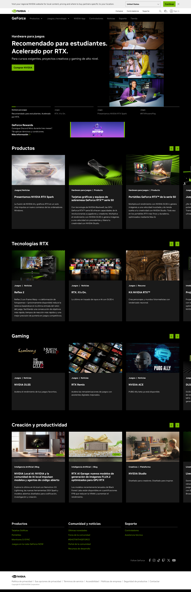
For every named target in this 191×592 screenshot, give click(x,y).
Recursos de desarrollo (79, 548)
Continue (169, 4)
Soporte (123, 18)
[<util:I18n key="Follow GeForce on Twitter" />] (168, 560)
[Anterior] (171, 148)
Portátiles (16, 535)
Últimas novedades (77, 530)
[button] (165, 12)
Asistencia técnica (134, 535)
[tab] (31, 112)
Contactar (155, 581)
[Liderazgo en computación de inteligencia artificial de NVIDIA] (19, 11)
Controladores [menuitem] (133, 11)
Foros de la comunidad (79, 535)
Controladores (96, 18)
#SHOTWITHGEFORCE (79, 539)
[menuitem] (35, 10)
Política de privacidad (22, 581)
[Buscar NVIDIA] (160, 10)
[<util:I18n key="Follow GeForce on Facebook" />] (150, 560)
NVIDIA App (79, 18)
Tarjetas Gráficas (20, 530)
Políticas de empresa (111, 581)
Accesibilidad (92, 581)
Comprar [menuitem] (119, 11)
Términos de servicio (73, 581)
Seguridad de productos (135, 581)
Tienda (134, 18)
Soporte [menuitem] (146, 11)
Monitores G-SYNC (21, 539)
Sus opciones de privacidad (48, 581)
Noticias (111, 18)
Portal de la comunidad (79, 544)
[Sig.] (177, 148)
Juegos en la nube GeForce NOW (27, 544)
